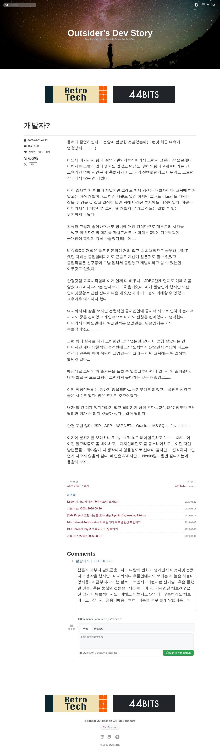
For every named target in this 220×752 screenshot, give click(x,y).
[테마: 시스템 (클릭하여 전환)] (196, 5)
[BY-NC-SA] (33, 158)
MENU (211, 5)
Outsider (114, 744)
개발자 (32, 151)
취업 (48, 151)
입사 (40, 151)
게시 (33, 164)
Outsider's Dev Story (110, 33)
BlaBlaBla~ (34, 145)
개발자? (37, 125)
